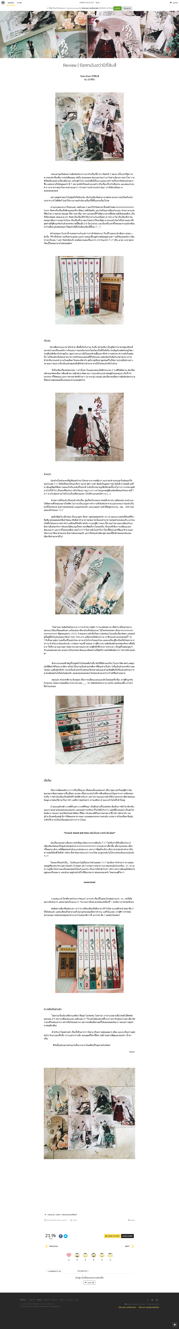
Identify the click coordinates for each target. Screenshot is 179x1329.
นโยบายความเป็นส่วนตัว (90, 8)
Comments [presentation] (54, 1271)
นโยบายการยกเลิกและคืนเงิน (149, 1307)
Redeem (54, 1300)
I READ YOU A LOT (86, 2)
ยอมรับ (117, 8)
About (62, 1300)
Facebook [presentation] (83, 1271)
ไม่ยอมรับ (127, 8)
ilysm (98, 2)
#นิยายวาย (51, 1214)
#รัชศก (57, 1214)
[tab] (54, 1270)
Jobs (77, 1300)
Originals (31, 1300)
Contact (70, 1300)
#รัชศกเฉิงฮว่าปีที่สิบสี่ (69, 1214)
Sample (46, 1300)
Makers (11, 3)
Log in (90, 1283)
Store (19, 3)
